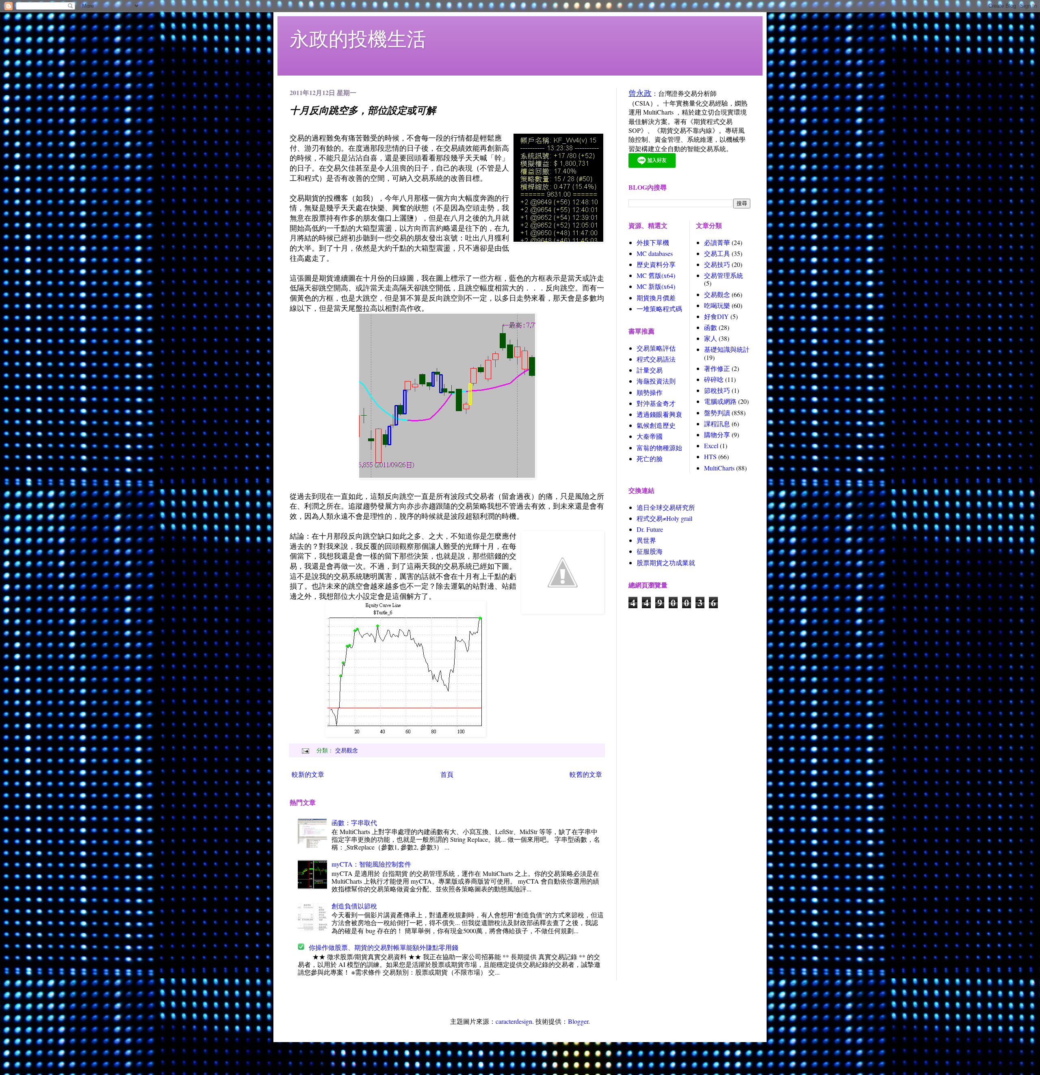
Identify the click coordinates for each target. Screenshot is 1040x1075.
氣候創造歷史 (656, 425)
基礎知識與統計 (727, 349)
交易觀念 (346, 750)
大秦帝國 (650, 436)
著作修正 (717, 368)
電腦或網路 (720, 401)
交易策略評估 (656, 348)
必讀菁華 (717, 242)
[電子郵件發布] (304, 750)
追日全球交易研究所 (666, 507)
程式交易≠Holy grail (664, 518)
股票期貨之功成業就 (666, 562)
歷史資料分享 (656, 264)
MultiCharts (719, 468)
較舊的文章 (586, 774)
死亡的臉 (650, 458)
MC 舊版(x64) (656, 275)
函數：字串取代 (354, 822)
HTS (710, 456)
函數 (710, 327)
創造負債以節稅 (354, 906)
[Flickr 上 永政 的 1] (405, 734)
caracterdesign (514, 1021)
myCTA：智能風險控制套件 (371, 864)
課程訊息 (717, 423)
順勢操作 (650, 392)
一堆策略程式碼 (659, 308)
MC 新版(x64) (656, 286)
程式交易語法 (656, 359)
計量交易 (650, 370)
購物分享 (717, 434)
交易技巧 (717, 264)
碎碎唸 (714, 379)
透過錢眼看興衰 (659, 414)
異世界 (646, 540)
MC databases (655, 253)
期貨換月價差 (656, 297)
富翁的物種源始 (659, 447)
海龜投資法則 (656, 381)
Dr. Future (650, 529)
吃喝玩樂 (717, 305)
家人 (710, 338)
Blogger (578, 1021)
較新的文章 (308, 774)
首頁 (446, 774)
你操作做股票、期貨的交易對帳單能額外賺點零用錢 (383, 947)
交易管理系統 (723, 275)
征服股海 (650, 551)
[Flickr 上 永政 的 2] (447, 476)
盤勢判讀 (717, 412)
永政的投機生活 (358, 38)
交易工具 (717, 253)
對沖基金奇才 (656, 403)
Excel (711, 445)
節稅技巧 (717, 390)
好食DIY (716, 316)
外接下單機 (653, 242)
